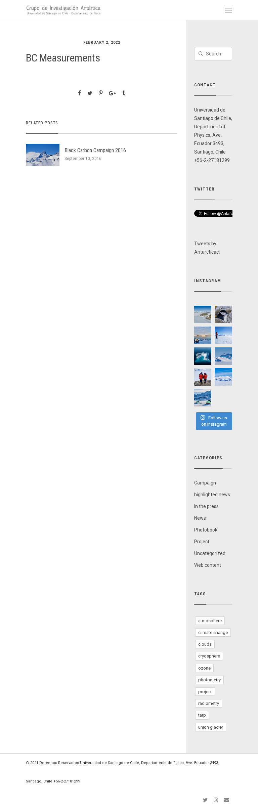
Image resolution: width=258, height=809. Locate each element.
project (205, 691)
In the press (206, 506)
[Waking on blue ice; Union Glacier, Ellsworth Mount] (223, 335)
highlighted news (212, 494)
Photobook (205, 530)
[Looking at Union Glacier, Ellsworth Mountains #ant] (203, 377)
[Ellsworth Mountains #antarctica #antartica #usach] (223, 356)
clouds (205, 644)
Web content (207, 565)
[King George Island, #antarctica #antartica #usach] (223, 314)
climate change (213, 632)
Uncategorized (209, 553)
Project (201, 541)
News (200, 518)
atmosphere (210, 620)
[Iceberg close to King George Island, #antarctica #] (203, 356)
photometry (209, 679)
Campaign (205, 482)
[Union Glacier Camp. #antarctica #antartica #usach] (203, 398)
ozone (204, 668)
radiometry (208, 703)
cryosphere (209, 655)
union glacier (210, 727)
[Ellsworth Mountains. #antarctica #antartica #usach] (203, 314)
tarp (202, 715)
